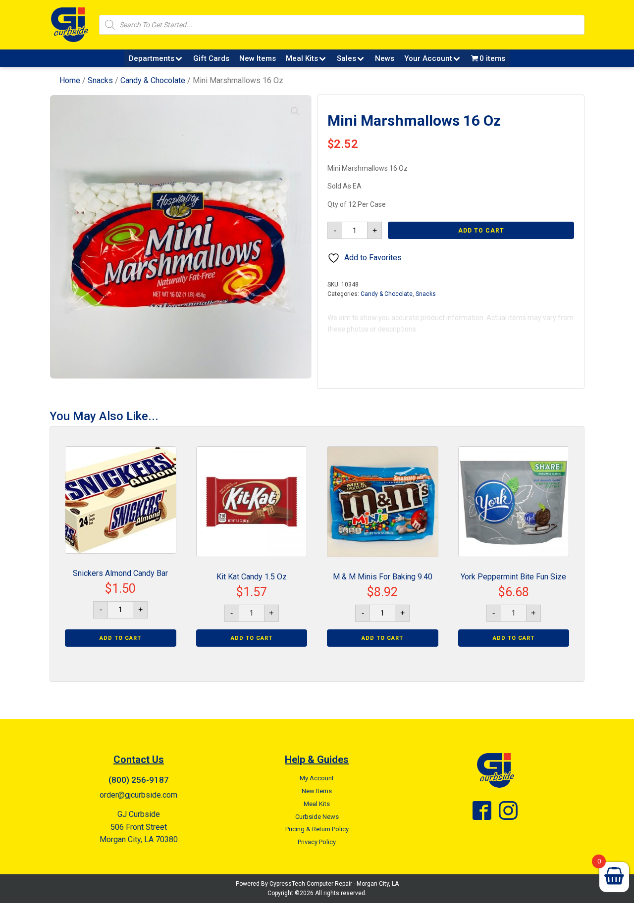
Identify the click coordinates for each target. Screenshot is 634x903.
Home (69, 80)
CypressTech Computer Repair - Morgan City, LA (334, 883)
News (384, 58)
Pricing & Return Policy (317, 829)
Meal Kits (302, 58)
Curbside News (317, 816)
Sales (346, 58)
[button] (295, 111)
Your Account (428, 58)
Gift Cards (211, 58)
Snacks (100, 80)
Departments (151, 58)
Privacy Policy (317, 842)
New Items (257, 58)
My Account (317, 778)
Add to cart (481, 230)
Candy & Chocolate (152, 80)
